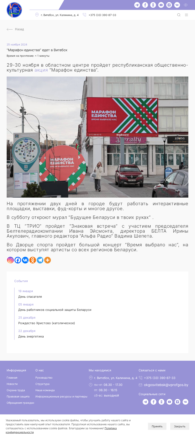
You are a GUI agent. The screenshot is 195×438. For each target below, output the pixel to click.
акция (41, 70)
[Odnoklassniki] (32, 260)
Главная (12, 377)
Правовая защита (18, 396)
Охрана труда (16, 390)
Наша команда (45, 390)
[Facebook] (17, 260)
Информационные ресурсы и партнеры (61, 396)
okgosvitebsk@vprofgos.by (166, 385)
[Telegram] (40, 260)
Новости (12, 383)
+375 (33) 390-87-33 (102, 15)
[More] (47, 260)
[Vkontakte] (25, 260)
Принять (157, 426)
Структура (42, 383)
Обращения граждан (20, 402)
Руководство (43, 377)
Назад (19, 29)
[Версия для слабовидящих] (186, 5)
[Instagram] (10, 260)
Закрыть (179, 426)
